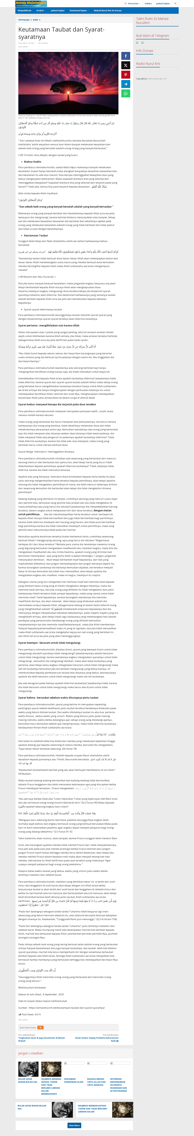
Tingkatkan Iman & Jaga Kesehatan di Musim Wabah (41, 1038)
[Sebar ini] (125, 56)
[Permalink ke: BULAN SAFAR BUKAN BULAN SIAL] (28, 1069)
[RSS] (40, 1027)
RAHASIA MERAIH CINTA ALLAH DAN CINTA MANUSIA (96, 1082)
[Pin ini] (125, 75)
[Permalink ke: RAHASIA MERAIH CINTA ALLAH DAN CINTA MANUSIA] (97, 1069)
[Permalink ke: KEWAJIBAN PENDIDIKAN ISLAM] (74, 1069)
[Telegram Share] (125, 84)
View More (74, 1125)
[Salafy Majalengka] (31, 3)
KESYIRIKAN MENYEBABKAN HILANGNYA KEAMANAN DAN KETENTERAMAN (118, 1085)
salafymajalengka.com (157, 78)
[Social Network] (175, 3)
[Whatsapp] (125, 93)
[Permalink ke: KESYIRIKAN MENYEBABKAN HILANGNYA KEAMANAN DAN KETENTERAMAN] (120, 1069)
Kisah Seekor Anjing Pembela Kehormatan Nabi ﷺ (96, 1038)
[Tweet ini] (125, 65)
